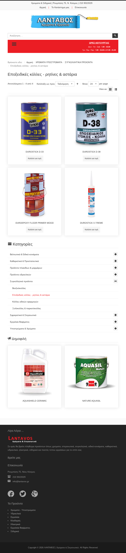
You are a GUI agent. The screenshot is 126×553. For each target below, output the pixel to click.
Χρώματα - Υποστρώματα (23, 510)
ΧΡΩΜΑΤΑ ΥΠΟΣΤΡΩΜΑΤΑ (49, 62)
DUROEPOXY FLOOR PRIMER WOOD (35, 223)
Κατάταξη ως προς (46, 84)
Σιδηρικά (15, 531)
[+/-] (77, 83)
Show (85, 84)
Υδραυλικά (16, 513)
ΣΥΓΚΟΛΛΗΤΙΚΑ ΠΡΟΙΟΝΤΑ (79, 62)
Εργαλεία (15, 517)
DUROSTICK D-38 (91, 152)
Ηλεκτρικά (15, 524)
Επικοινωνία (81, 7)
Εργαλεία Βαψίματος (20, 528)
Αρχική (42, 7)
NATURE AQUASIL (91, 401)
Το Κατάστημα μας (60, 7)
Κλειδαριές (16, 520)
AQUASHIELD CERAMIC (35, 401)
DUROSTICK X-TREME (91, 223)
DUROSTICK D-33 (35, 152)
